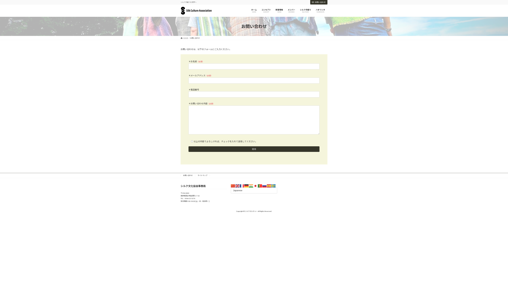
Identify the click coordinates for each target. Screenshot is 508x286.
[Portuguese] (260, 186)
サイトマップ (202, 175)
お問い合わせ (320, 2)
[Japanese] (255, 186)
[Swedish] (273, 186)
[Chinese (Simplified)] (233, 186)
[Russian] (264, 186)
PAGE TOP (495, 274)
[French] (242, 186)
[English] (237, 186)
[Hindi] (251, 186)
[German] (246, 186)
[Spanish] (269, 186)
